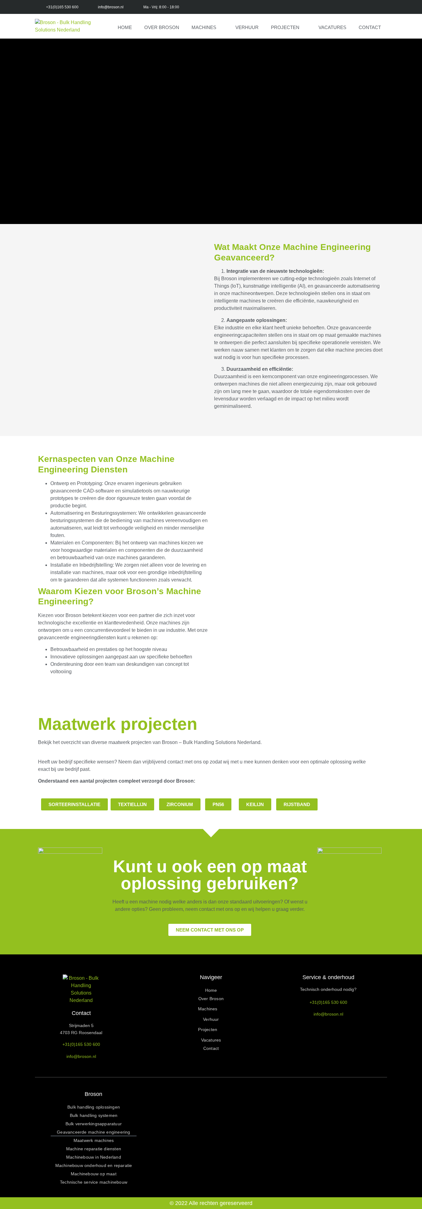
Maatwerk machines (94, 1140)
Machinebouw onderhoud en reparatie (93, 1165)
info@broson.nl (81, 1056)
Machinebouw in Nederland (93, 1157)
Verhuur (247, 27)
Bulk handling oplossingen (93, 1107)
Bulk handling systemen (93, 1115)
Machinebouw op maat (93, 1173)
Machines (204, 27)
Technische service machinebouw (93, 1182)
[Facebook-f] (218, 7)
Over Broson (161, 27)
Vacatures (332, 27)
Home (125, 27)
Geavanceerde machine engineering (93, 1132)
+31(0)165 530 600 (81, 1044)
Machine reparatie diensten (93, 1148)
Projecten (285, 27)
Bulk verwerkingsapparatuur (93, 1123)
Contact (370, 27)
